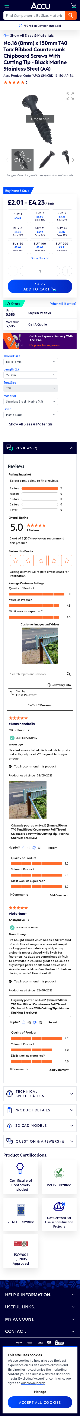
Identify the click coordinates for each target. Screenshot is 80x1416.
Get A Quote (37, 324)
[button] (70, 96)
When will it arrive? (63, 303)
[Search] (71, 15)
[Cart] (74, 6)
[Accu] (40, 5)
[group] (40, 119)
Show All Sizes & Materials (32, 35)
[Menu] (6, 5)
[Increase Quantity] (13, 271)
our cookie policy (33, 1383)
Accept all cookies (40, 1402)
